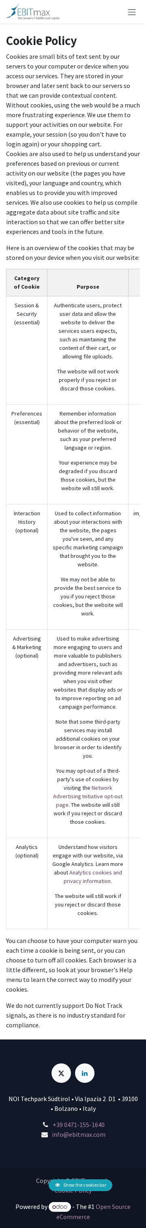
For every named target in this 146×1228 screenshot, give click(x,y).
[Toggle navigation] (132, 11)
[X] (61, 1073)
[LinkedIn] (84, 1073)
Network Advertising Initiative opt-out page (87, 796)
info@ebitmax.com (78, 1134)
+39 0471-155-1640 (79, 1125)
